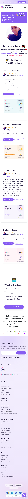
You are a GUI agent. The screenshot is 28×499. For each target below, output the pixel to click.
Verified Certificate (8, 94)
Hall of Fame (4, 403)
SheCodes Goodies (5, 409)
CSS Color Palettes (5, 440)
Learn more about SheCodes (14, 307)
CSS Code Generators (6, 445)
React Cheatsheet (5, 434)
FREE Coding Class (5, 384)
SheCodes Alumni (5, 400)
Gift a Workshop (4, 407)
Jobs (2, 472)
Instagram (10, 485)
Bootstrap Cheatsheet (6, 432)
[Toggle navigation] (25, 7)
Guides (2, 390)
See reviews (21, 2)
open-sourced (16, 359)
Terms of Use (4, 457)
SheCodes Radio (5, 405)
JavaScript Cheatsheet (6, 426)
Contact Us (4, 467)
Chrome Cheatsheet (5, 430)
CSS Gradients (4, 443)
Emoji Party (3, 411)
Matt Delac (4, 359)
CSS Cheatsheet (5, 424)
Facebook (14, 488)
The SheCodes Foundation (7, 476)
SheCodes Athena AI (6, 447)
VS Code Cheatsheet (6, 428)
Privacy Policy (4, 455)
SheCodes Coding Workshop (9, 53)
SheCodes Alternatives (6, 394)
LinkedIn (19, 485)
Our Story (3, 470)
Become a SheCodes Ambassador (9, 413)
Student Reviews (5, 386)
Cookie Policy (4, 459)
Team (2, 474)
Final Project (19, 94)
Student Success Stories (6, 388)
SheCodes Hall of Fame (15, 55)
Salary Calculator (5, 392)
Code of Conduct (5, 461)
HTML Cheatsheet (5, 421)
